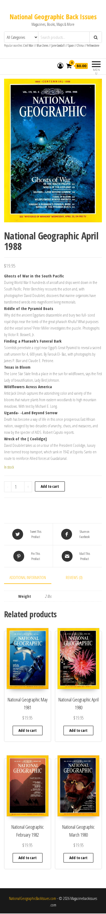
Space (71, 45)
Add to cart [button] (27, 730)
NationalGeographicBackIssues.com (32, 898)
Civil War (28, 45)
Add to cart (50, 486)
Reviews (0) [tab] (74, 577)
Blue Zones (42, 45)
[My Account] (60, 65)
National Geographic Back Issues (53, 16)
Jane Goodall (58, 45)
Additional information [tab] (28, 577)
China (80, 45)
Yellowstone (93, 45)
